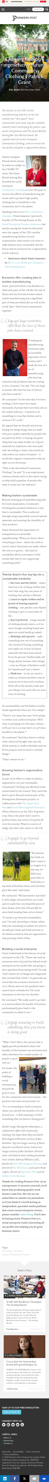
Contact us (8, 1443)
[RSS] (22, 1424)
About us (7, 1438)
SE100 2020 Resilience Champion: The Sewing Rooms (24, 1303)
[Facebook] (8, 1424)
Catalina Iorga (12, 1389)
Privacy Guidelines (11, 1455)
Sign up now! (11, 1412)
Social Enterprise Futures (16, 1254)
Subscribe (6, 1452)
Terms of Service (33, 1452)
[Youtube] (13, 1424)
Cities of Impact (15, 1355)
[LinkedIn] (5, 1478)
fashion (18, 1250)
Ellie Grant (14, 89)
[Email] (34, 1478)
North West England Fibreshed (27, 807)
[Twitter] (3, 1424)
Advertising (8, 1440)
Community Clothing (13, 189)
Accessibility (18, 1452)
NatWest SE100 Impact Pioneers (22, 1295)
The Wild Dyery (20, 1167)
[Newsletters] (17, 1424)
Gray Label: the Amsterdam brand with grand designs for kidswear (21, 1364)
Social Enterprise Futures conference (21, 224)
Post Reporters (12, 1329)
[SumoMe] (44, 1478)
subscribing (26, 1214)
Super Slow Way (29, 1172)
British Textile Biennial (13, 1176)
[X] (24, 1478)
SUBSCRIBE (38, 9)
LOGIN (28, 9)
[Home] (24, 18)
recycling (7, 1250)
